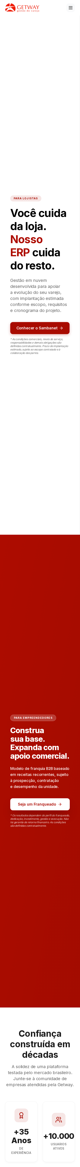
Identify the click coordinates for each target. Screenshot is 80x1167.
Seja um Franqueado (37, 804)
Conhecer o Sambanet (37, 328)
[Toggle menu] (70, 7)
